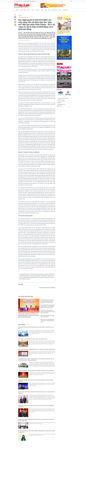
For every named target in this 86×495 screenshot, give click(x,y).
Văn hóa (45, 10)
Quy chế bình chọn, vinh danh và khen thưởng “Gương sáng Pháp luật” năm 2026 (64, 32)
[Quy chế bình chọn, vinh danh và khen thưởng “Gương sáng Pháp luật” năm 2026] (64, 25)
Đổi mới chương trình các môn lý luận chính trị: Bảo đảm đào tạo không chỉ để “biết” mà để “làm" (47, 301)
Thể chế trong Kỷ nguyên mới (23, 17)
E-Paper (60, 63)
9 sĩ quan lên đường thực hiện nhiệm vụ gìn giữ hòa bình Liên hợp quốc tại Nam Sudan (48, 311)
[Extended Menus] (69, 9)
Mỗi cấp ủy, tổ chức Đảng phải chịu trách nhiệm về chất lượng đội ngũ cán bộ (47, 320)
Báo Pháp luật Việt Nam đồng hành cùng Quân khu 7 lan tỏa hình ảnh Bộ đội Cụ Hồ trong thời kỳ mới (47, 306)
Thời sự (17, 10)
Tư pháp (21, 10)
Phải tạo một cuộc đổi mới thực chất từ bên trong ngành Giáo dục (32, 338)
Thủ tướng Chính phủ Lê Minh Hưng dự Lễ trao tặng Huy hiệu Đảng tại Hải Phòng (36, 349)
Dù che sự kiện (60, 104)
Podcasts (33, 10)
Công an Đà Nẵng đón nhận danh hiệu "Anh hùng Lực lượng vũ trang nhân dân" (36, 370)
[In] (15, 25)
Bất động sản (54, 10)
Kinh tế (49, 10)
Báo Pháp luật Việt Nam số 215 (64, 85)
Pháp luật (38, 10)
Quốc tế (28, 10)
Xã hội (42, 10)
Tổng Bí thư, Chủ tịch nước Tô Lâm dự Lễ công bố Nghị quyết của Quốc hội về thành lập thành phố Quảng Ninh (28, 315)
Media (25, 10)
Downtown (66, 98)
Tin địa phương (65, 10)
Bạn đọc (59, 10)
